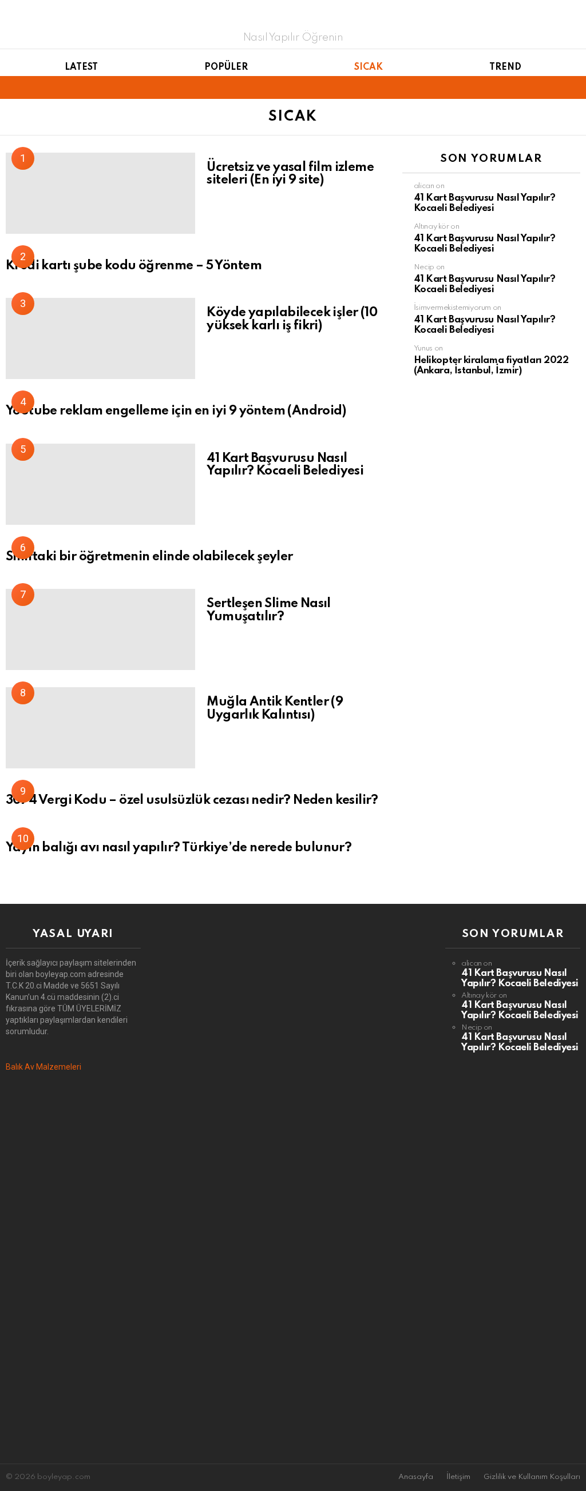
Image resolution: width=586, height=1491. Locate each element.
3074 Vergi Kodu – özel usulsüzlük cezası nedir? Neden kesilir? (192, 800)
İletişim (458, 1477)
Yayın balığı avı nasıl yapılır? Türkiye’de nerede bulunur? (178, 848)
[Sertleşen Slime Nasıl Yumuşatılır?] (100, 629)
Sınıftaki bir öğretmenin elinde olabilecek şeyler (149, 557)
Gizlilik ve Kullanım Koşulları (532, 1477)
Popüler (226, 67)
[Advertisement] (73, 1268)
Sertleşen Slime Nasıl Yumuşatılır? (268, 610)
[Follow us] (554, 87)
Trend (505, 67)
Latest (81, 67)
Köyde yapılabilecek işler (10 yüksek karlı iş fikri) (292, 319)
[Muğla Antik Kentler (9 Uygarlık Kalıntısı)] (100, 727)
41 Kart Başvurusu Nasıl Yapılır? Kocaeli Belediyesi (285, 465)
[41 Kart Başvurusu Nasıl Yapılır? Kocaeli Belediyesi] (100, 484)
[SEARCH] (573, 87)
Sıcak (368, 67)
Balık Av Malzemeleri (43, 1066)
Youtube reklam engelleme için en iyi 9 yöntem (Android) (176, 411)
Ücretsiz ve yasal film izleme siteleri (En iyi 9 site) (290, 174)
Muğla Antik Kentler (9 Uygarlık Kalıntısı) (275, 708)
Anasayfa (415, 1477)
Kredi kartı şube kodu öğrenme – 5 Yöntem (134, 266)
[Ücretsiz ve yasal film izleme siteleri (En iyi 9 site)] (100, 193)
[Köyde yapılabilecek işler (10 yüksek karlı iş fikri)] (100, 338)
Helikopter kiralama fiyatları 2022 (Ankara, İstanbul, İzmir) (491, 366)
